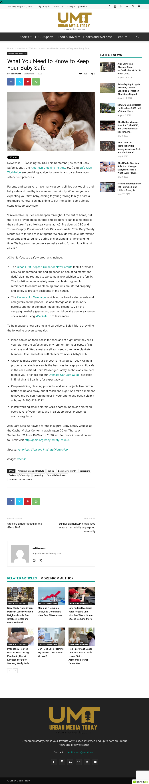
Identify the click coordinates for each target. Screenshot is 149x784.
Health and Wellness (97, 37)
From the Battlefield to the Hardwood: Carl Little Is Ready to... (130, 187)
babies (51, 470)
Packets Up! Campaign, (32, 297)
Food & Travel (67, 37)
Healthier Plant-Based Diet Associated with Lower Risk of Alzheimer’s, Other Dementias (80, 656)
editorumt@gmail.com (81, 752)
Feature (122, 37)
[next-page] (15, 670)
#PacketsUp (43, 316)
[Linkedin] (121, 6)
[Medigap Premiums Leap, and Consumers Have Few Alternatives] (51, 596)
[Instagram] (115, 6)
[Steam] (127, 6)
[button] (137, 37)
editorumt (16, 73)
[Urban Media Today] (74, 21)
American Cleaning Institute (48, 167)
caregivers (85, 470)
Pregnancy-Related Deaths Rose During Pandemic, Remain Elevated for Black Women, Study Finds (18, 656)
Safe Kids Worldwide (57, 475)
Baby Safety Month (67, 470)
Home (10, 48)
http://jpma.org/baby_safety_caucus (47, 440)
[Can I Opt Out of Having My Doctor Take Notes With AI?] (51, 637)
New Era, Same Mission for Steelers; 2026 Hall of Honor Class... (129, 108)
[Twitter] (133, 6)
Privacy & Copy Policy (77, 6)
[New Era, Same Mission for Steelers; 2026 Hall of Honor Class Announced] (107, 108)
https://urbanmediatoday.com (47, 553)
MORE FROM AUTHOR (57, 578)
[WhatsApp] (36, 81)
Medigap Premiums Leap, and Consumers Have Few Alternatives (50, 612)
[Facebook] (109, 6)
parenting (38, 475)
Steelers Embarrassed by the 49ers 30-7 (24, 525)
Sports (24, 37)
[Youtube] (139, 6)
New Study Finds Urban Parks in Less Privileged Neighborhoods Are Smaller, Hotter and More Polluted (20, 615)
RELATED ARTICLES (22, 578)
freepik (21, 459)
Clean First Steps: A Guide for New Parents (44, 267)
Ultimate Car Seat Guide (64, 374)
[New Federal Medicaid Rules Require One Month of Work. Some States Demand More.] (82, 596)
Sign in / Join (44, 6)
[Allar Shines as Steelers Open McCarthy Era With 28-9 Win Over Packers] (107, 67)
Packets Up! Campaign (19, 475)
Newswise (61, 449)
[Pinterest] (27, 81)
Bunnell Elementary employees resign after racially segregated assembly (76, 527)
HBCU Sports (44, 37)
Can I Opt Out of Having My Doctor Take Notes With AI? (51, 652)
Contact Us (58, 6)
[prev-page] (9, 670)
